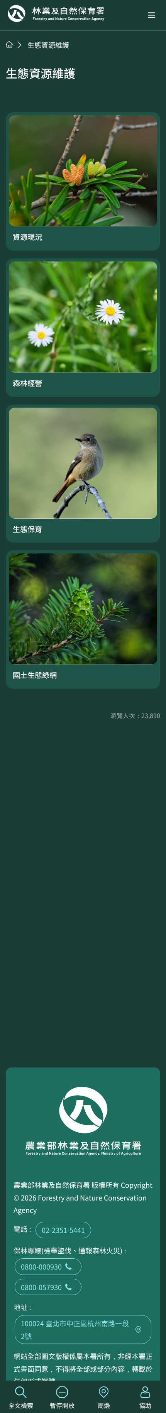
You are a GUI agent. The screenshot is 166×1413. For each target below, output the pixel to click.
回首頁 (56, 13)
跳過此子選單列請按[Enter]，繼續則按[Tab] (17, 54)
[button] (151, 15)
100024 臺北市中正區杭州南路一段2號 (75, 1329)
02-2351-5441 (63, 1230)
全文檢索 (20, 1405)
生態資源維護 (48, 45)
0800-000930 (41, 1266)
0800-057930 (41, 1287)
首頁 (9, 44)
